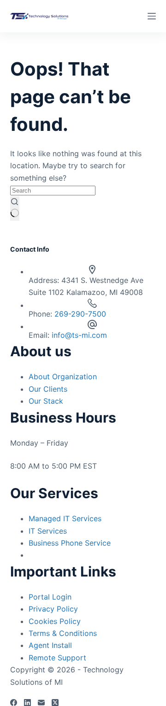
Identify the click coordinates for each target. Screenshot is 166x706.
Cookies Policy (55, 621)
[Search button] (14, 208)
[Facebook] (13, 702)
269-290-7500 (80, 313)
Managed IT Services (65, 518)
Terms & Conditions (63, 633)
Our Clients (48, 389)
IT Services (48, 530)
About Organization (63, 376)
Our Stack (46, 401)
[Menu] (152, 16)
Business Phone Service (70, 542)
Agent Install (50, 645)
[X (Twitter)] (55, 702)
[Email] (41, 702)
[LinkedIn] (27, 702)
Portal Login (50, 596)
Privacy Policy (53, 608)
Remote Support (57, 657)
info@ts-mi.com (79, 335)
